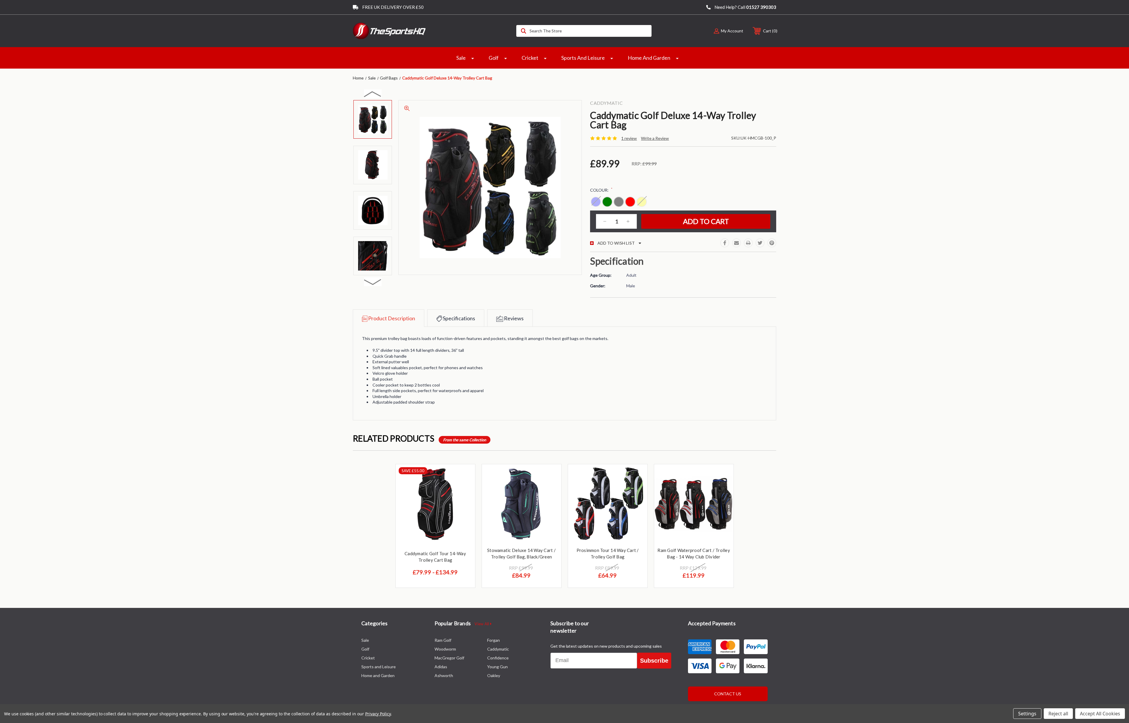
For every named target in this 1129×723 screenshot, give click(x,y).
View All (482, 623)
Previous (373, 93)
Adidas (441, 666)
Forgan (493, 640)
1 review (629, 138)
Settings (1027, 713)
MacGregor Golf (449, 657)
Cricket (530, 57)
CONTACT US (727, 693)
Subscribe (654, 660)
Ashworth (444, 675)
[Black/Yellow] (642, 202)
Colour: (601, 190)
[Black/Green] (607, 202)
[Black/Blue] (596, 202)
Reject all (1058, 713)
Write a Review (655, 138)
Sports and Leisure (583, 57)
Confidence (498, 657)
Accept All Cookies (1100, 713)
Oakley (493, 675)
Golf (494, 57)
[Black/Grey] (619, 202)
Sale (461, 57)
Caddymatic (498, 648)
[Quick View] (463, 476)
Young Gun (497, 666)
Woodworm (445, 648)
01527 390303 (761, 7)
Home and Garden (649, 57)
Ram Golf (443, 640)
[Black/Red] (630, 202)
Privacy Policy (378, 714)
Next (373, 281)
